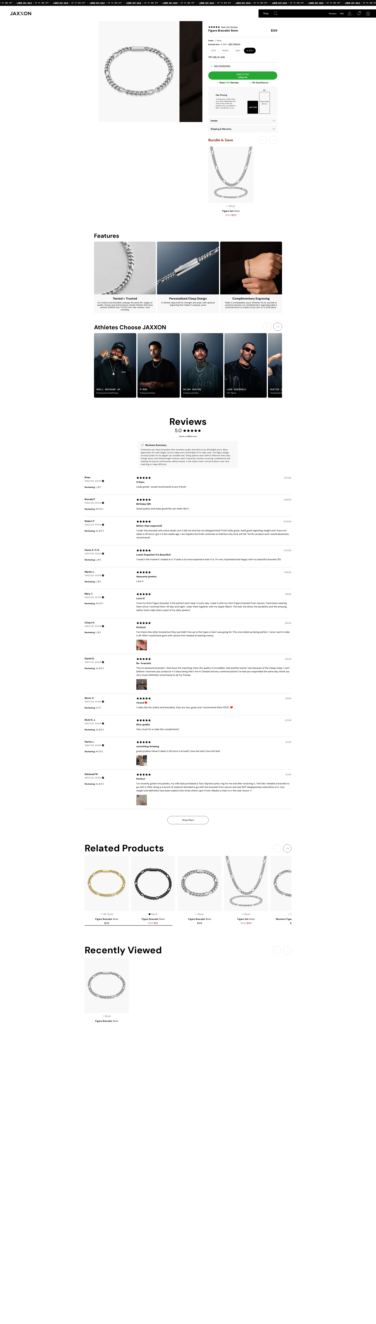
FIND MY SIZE (218, 57)
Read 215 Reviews (229, 27)
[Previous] (267, 327)
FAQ (342, 13)
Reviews (332, 13)
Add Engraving (222, 66)
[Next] (277, 327)
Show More (188, 820)
